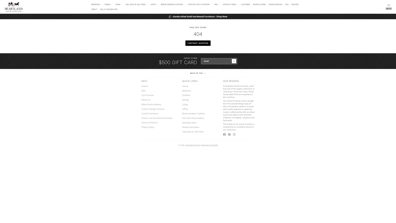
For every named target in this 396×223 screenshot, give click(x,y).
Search (144, 86)
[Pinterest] (229, 134)
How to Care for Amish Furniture (157, 118)
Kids (216, 4)
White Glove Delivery (151, 104)
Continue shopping (198, 43)
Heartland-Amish (192, 145)
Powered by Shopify (209, 145)
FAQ (286, 4)
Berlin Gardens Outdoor (172, 4)
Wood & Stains (259, 4)
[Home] (13, 6)
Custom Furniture (149, 113)
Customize (245, 4)
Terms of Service (149, 122)
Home (185, 86)
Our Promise (147, 95)
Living (117, 4)
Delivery (295, 4)
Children (186, 95)
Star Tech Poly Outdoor (198, 4)
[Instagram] (234, 134)
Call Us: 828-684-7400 (108, 9)
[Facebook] (224, 134)
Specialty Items (229, 4)
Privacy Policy (147, 127)
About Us (145, 99)
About (94, 9)
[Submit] (234, 61)
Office (153, 4)
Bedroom (95, 4)
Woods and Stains (190, 127)
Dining (107, 4)
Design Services (275, 4)
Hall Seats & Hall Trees (136, 4)
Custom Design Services (152, 109)
